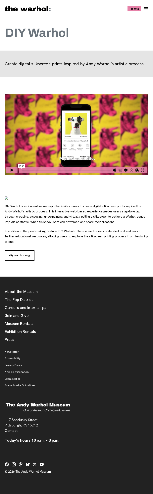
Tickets (135, 8)
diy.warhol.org (21, 255)
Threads (21, 464)
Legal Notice (13, 378)
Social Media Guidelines (20, 385)
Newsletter (12, 352)
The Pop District (19, 300)
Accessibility (12, 358)
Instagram (14, 464)
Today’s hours (32, 440)
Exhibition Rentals (20, 332)
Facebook (7, 464)
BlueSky (28, 464)
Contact (11, 430)
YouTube (42, 464)
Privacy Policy (13, 365)
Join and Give (17, 316)
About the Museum (21, 292)
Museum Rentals (19, 324)
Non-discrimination (17, 372)
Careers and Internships (25, 308)
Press (9, 340)
